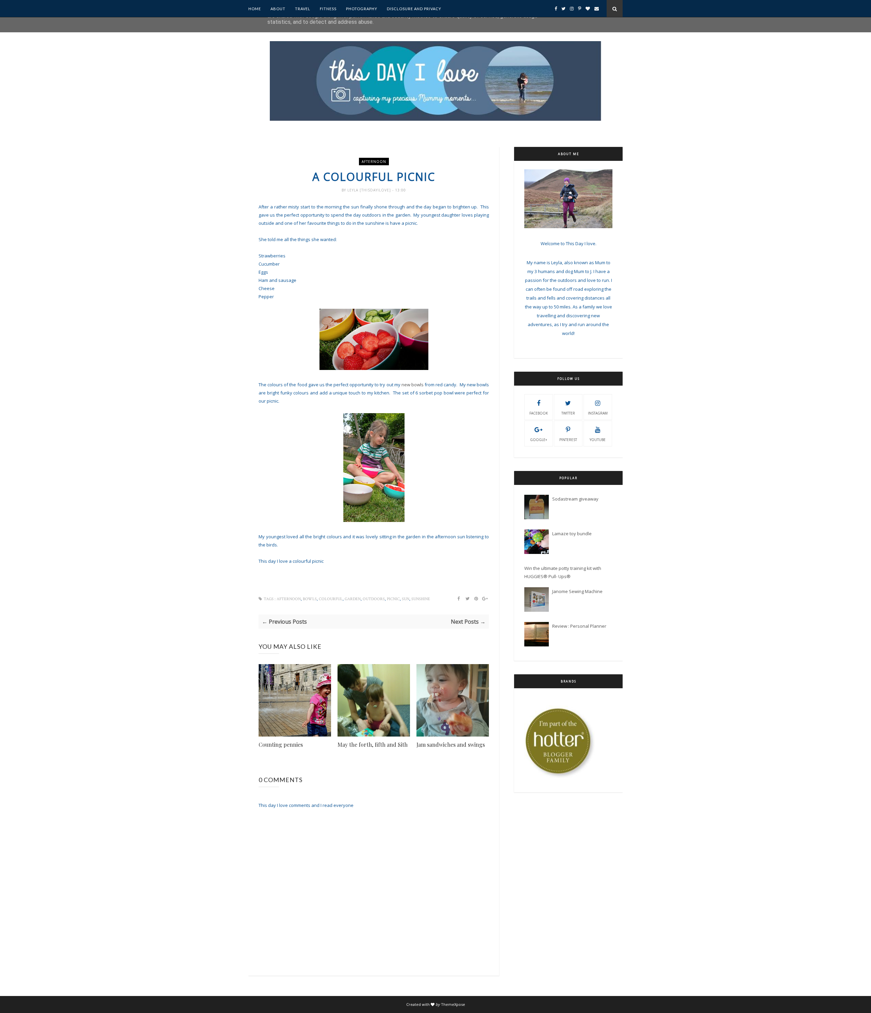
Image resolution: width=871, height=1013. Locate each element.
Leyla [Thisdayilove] (369, 190)
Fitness (328, 8)
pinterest (568, 439)
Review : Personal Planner (579, 626)
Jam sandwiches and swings (450, 744)
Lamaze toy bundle (572, 533)
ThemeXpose (453, 1004)
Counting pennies (281, 744)
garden (353, 599)
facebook (538, 413)
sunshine (420, 599)
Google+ (538, 439)
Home (254, 8)
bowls (310, 599)
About (277, 8)
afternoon (374, 161)
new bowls (412, 385)
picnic (393, 599)
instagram (598, 413)
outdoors (374, 599)
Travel (302, 8)
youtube (598, 439)
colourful (331, 599)
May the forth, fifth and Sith (373, 744)
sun (405, 599)
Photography (361, 8)
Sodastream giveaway (575, 499)
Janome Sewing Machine (577, 591)
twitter (568, 413)
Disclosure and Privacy (414, 8)
